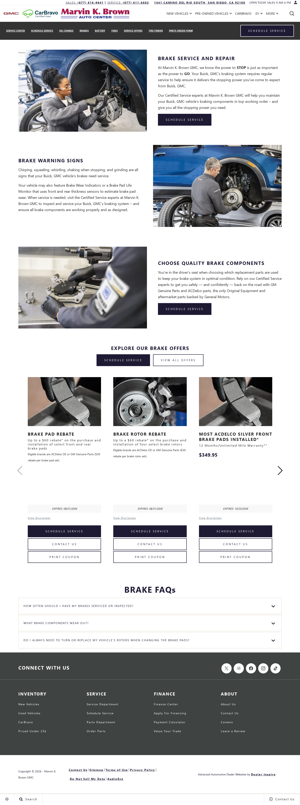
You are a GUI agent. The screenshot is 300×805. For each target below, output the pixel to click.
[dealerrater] (239, 668)
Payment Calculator (170, 722)
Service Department (103, 704)
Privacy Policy (142, 770)
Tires (114, 30)
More (270, 14)
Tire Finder (156, 30)
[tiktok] (275, 668)
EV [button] (259, 14)
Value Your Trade (167, 731)
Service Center (15, 30)
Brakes (84, 30)
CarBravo (243, 13)
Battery (100, 30)
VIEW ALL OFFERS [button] (178, 360)
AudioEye (115, 779)
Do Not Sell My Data (87, 779)
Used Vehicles (29, 713)
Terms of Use (117, 770)
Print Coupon (64, 557)
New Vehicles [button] (177, 14)
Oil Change (66, 30)
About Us (228, 704)
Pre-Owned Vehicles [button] (211, 14)
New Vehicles (28, 704)
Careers (227, 722)
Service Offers (133, 30)
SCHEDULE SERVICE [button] (185, 120)
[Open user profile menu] (295, 2)
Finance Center (166, 704)
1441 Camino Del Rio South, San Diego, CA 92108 (199, 2)
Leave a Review (233, 731)
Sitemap (96, 770)
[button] (292, 13)
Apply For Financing (170, 713)
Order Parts (96, 731)
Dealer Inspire (263, 774)
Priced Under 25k (32, 731)
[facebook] (251, 668)
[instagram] (263, 668)
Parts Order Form (181, 30)
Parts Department (101, 722)
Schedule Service (42, 30)
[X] (226, 668)
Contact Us (64, 544)
